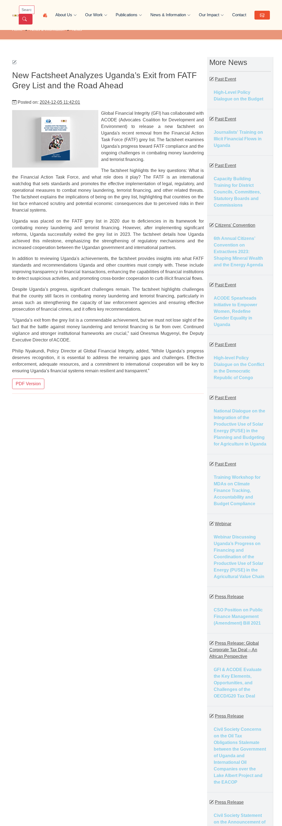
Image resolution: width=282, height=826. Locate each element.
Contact (239, 14)
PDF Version (28, 383)
